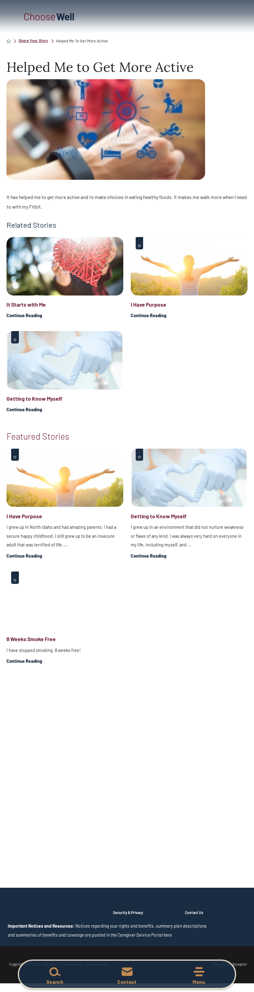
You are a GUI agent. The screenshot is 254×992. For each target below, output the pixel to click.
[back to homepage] (9, 41)
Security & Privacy (128, 912)
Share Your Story (33, 41)
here (168, 935)
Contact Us (194, 912)
